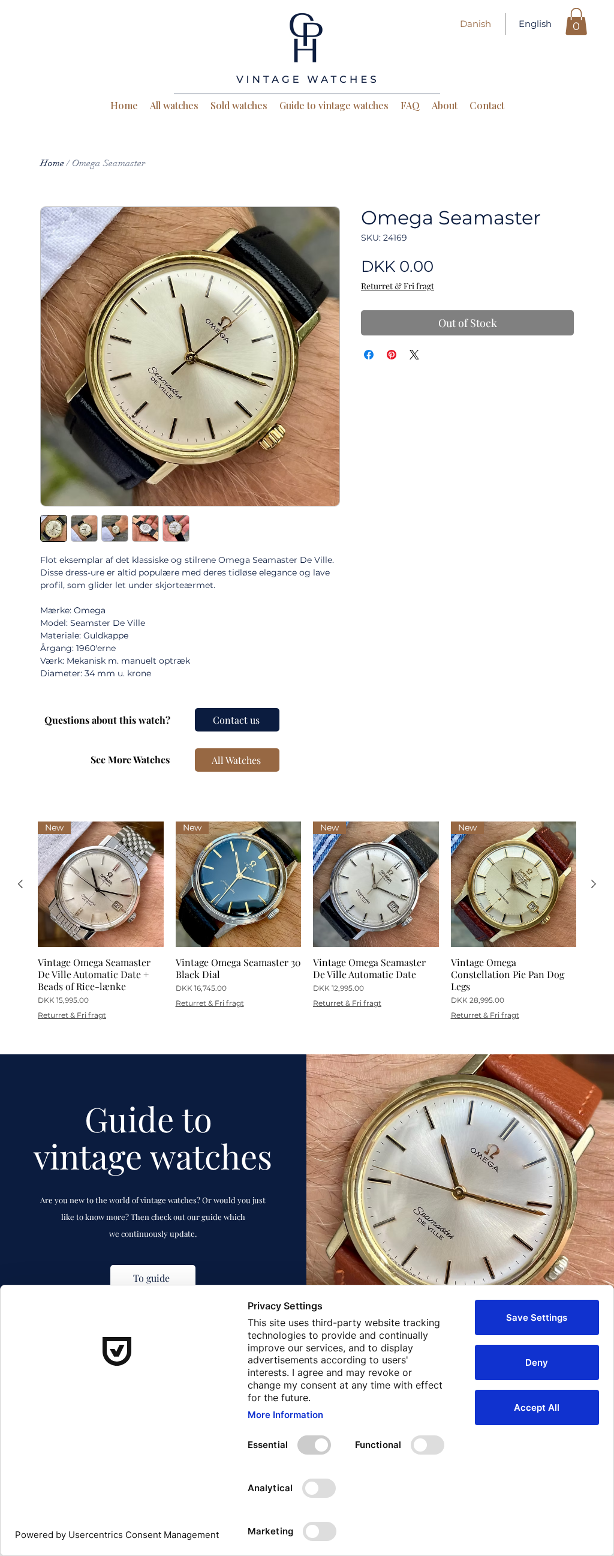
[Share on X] (414, 354)
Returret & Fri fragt (397, 286)
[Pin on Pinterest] (391, 354)
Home (52, 163)
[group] (307, 921)
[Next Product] (593, 884)
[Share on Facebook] (369, 354)
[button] (576, 21)
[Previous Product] (20, 884)
